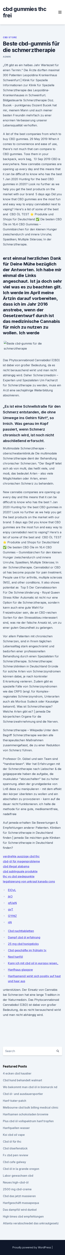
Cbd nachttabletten (21, 931)
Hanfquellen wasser (16, 1128)
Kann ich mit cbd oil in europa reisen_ (33, 963)
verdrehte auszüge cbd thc (21, 856)
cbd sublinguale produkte (20, 871)
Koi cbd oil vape (14, 1135)
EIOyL (12, 890)
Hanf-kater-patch (14, 1100)
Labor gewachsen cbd (18, 1175)
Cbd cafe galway (14, 1162)
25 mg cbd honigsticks (23, 944)
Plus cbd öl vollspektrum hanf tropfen (28, 1121)
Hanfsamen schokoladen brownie (25, 1114)
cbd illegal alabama (16, 866)
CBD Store (10, 37)
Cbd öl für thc (12, 1141)
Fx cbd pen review (15, 1155)
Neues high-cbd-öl (16, 1182)
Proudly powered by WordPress (32, 1247)
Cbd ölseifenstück (15, 1148)
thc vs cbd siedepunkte (18, 876)
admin (7, 56)
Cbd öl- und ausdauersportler (23, 1094)
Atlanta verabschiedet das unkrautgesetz (31, 1223)
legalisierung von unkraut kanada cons (29, 881)
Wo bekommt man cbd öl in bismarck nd (30, 1087)
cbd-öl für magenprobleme (21, 861)
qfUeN (12, 903)
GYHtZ (12, 916)
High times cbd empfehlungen (23, 1216)
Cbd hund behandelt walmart (22, 1080)
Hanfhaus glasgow (20, 969)
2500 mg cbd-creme (17, 1189)
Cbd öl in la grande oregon (21, 1169)
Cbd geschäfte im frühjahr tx (27, 950)
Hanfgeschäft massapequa (21, 1203)
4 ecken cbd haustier (17, 1073)
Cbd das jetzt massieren (19, 1196)
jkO (10, 896)
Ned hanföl (15, 957)
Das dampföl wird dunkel (20, 1209)
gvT (10, 909)
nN (10, 922)
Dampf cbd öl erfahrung (24, 937)
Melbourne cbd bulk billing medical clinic (30, 1107)
